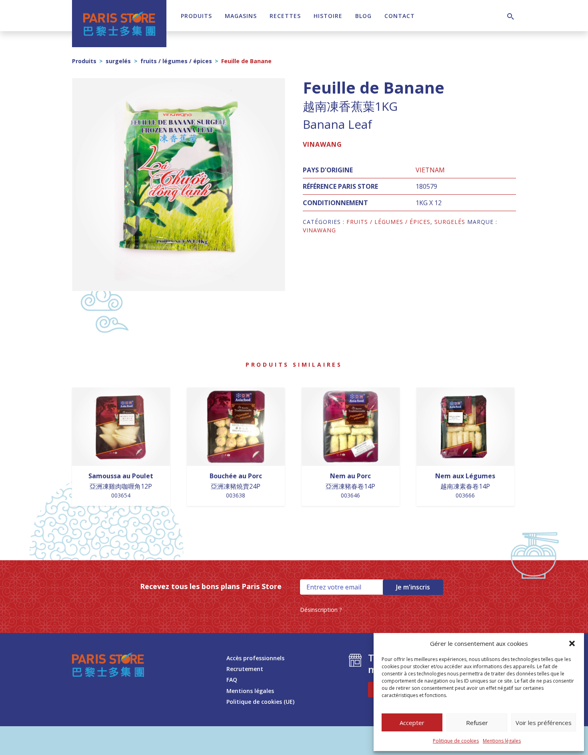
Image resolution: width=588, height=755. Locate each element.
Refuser (477, 723)
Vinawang (322, 144)
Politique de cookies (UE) (260, 701)
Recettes (285, 16)
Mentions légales (502, 740)
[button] (572, 643)
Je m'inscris (413, 587)
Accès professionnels (255, 658)
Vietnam (430, 170)
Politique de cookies (456, 740)
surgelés (118, 61)
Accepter (412, 723)
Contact (399, 16)
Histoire (328, 16)
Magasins (241, 16)
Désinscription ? (321, 609)
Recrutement (244, 669)
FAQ (231, 679)
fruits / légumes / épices (176, 61)
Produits (196, 16)
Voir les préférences (544, 723)
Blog (363, 16)
